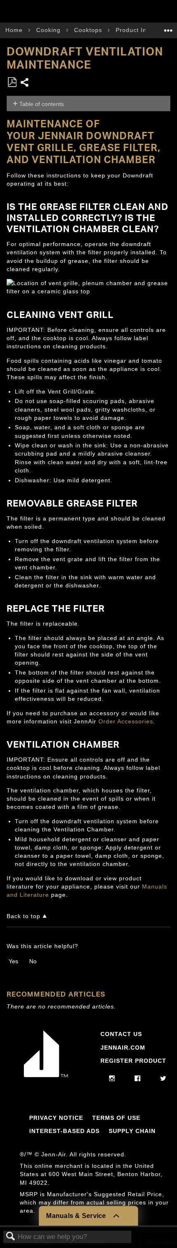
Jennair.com (122, 1047)
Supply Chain (132, 1131)
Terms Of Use (116, 1117)
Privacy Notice (56, 1117)
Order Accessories (125, 721)
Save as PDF (11, 82)
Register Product (133, 1060)
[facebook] (137, 1078)
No (33, 961)
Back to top (23, 916)
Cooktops (89, 30)
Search (10, 1236)
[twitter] (163, 1078)
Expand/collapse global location (168, 28)
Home (15, 30)
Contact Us (121, 1034)
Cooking (49, 30)
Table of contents (41, 104)
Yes (13, 961)
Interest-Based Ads (64, 1131)
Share (25, 83)
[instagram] (112, 1078)
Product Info (135, 30)
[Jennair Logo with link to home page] (46, 1075)
